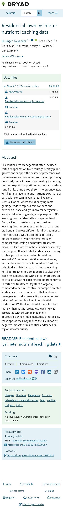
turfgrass (10, 405)
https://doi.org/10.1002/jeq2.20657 (27, 445)
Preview (13, 107)
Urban (19, 405)
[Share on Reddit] (30, 372)
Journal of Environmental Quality (29, 441)
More (51, 13)
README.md (15, 92)
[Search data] (39, 13)
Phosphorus (34, 395)
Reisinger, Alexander (14, 41)
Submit (10, 13)
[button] (31, 86)
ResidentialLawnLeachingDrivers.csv (24, 101)
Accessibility (26, 484)
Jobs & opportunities (33, 504)
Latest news (32, 498)
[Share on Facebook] (43, 372)
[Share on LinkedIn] (17, 372)
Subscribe (55, 498)
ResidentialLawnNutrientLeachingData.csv (28, 117)
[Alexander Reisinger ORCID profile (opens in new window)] (36, 40)
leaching (51, 400)
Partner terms (16, 491)
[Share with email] (49, 372)
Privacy (7, 484)
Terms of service (51, 484)
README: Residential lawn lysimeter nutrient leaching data (29, 342)
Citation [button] (10, 356)
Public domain (23, 378)
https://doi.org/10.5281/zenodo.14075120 (31, 455)
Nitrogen (9, 395)
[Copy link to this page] (56, 372)
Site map (49, 491)
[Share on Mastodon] (36, 372)
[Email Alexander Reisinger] (32, 40)
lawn (42, 400)
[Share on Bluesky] (23, 372)
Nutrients (21, 395)
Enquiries (11, 498)
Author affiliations (11, 56)
